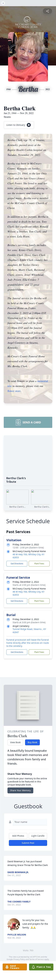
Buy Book (32, 742)
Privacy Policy (19, 959)
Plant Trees (39, 563)
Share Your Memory (20, 790)
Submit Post (28, 842)
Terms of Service (36, 959)
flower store (14, 391)
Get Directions (17, 563)
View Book (15, 742)
